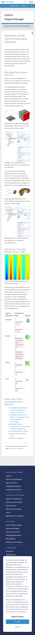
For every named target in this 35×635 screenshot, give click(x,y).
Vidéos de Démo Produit (14, 502)
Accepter (17, 621)
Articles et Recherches (13, 509)
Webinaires (10, 551)
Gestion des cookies (17, 616)
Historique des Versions (14, 490)
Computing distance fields (19, 431)
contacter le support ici (17, 448)
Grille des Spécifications (14, 479)
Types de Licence (11, 483)
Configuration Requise (13, 486)
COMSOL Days (11, 555)
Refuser (17, 627)
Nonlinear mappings (17, 438)
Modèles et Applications (14, 499)
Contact (24, 6)
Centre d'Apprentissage (13, 525)
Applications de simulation (15, 516)
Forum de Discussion (13, 532)
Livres (8, 512)
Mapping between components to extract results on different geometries (20, 426)
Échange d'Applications (13, 535)
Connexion (13, 6)
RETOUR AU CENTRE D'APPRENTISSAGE (17, 26)
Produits (9, 476)
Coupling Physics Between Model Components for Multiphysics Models (19, 410)
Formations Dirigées (12, 528)
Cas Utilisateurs (11, 506)
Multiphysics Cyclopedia (14, 542)
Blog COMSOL (10, 539)
